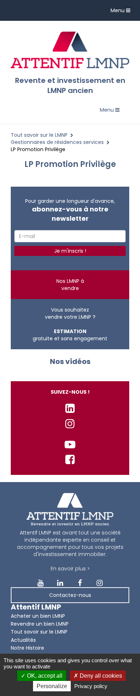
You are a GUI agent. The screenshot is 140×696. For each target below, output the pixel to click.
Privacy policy (90, 686)
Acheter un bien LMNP (38, 616)
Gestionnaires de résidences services (57, 142)
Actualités (23, 640)
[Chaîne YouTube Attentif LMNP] (70, 444)
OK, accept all (43, 676)
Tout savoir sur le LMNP (39, 135)
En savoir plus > (70, 568)
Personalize (52, 686)
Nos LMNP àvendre (70, 284)
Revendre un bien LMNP (40, 623)
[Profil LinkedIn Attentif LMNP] (70, 408)
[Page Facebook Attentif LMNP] (70, 459)
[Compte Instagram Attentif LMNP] (70, 423)
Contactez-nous (70, 595)
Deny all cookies (100, 676)
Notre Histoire (27, 647)
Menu (122, 12)
